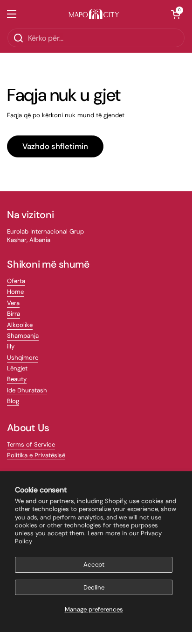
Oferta (16, 281)
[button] (175, 14)
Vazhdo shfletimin (55, 146)
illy (10, 346)
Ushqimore (22, 358)
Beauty (17, 379)
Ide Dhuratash (27, 390)
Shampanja (23, 336)
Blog (13, 401)
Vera (13, 303)
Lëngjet (17, 368)
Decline (93, 587)
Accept (93, 564)
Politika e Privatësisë (36, 455)
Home (15, 292)
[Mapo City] (94, 14)
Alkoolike (20, 325)
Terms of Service (31, 444)
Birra (13, 314)
